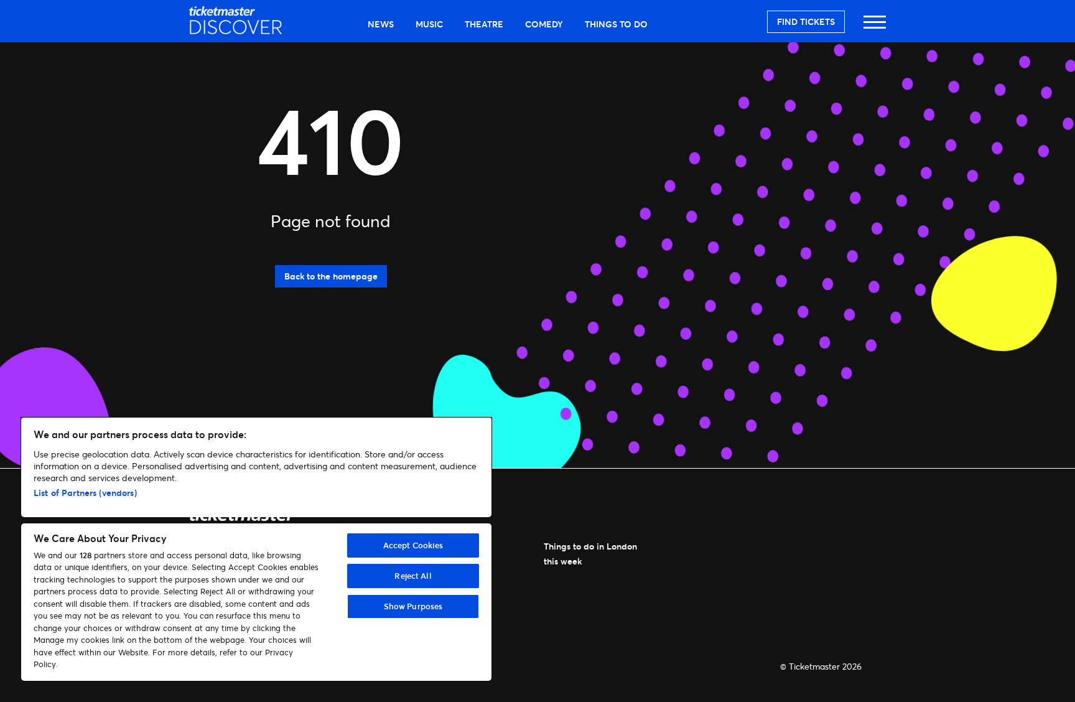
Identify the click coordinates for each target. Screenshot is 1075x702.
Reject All (412, 575)
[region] (256, 549)
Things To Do (616, 24)
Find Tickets (806, 21)
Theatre (484, 24)
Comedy (544, 24)
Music (429, 24)
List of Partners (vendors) (85, 492)
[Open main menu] (874, 28)
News (381, 24)
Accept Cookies (413, 545)
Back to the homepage (331, 276)
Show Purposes (413, 606)
